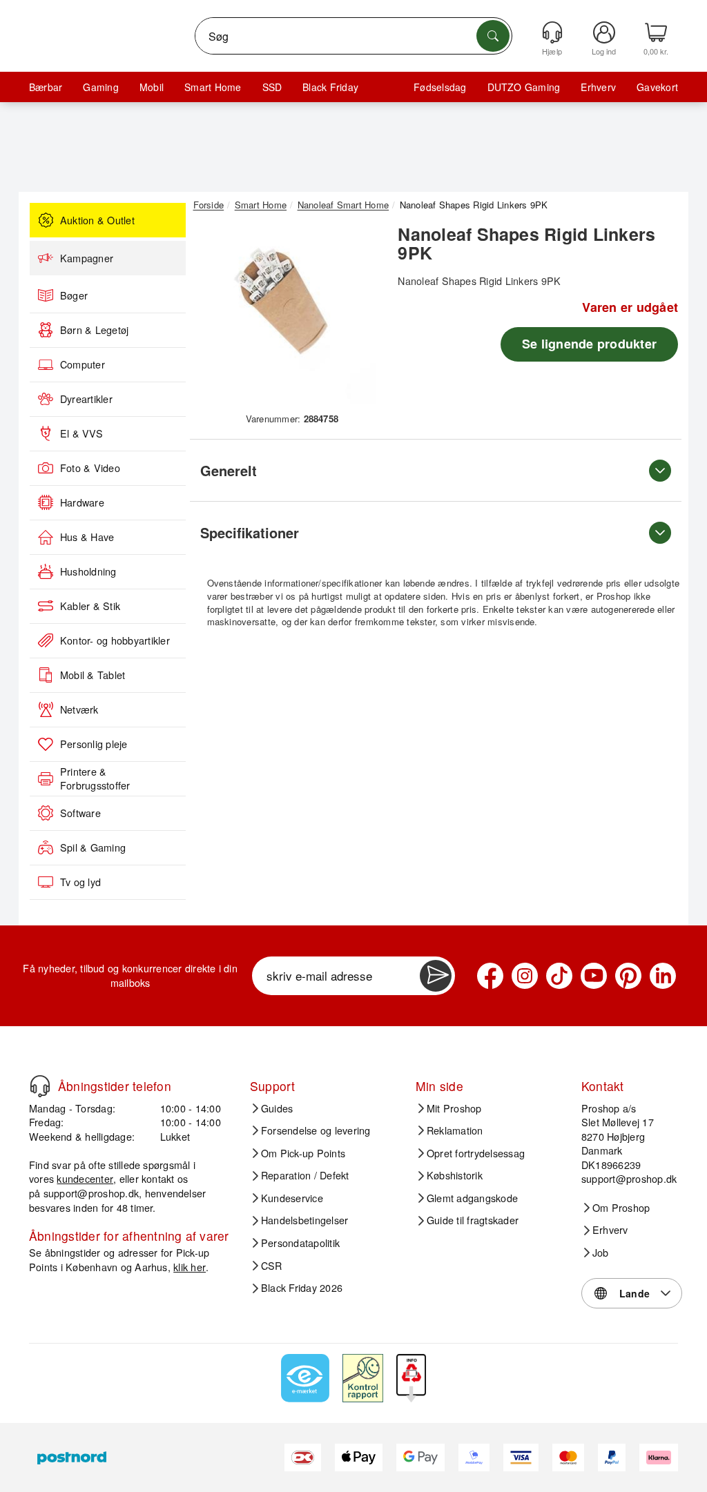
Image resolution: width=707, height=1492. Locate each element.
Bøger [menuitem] (74, 295)
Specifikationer (249, 532)
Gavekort (657, 87)
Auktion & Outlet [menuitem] (97, 220)
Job (600, 1252)
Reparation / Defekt (305, 1175)
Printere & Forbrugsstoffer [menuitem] (95, 779)
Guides (277, 1108)
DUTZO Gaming (524, 87)
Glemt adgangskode (472, 1198)
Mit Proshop (454, 1108)
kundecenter (85, 1178)
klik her (189, 1266)
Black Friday (330, 87)
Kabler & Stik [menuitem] (90, 606)
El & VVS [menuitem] (81, 433)
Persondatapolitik (300, 1243)
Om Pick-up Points (303, 1153)
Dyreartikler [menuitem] (86, 399)
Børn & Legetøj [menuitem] (94, 330)
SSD (272, 87)
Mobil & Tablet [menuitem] (92, 675)
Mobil (151, 87)
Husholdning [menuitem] (88, 571)
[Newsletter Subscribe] (436, 976)
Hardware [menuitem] (82, 502)
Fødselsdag (440, 87)
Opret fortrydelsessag (476, 1153)
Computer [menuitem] (82, 364)
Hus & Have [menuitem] (87, 537)
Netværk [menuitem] (79, 709)
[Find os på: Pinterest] (628, 976)
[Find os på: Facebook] (490, 976)
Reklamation (455, 1130)
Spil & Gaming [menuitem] (93, 847)
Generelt (228, 470)
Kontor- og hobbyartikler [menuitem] (115, 640)
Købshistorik (455, 1175)
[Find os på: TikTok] (559, 976)
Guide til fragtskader (473, 1220)
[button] (287, 315)
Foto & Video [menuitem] (90, 468)
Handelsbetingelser (304, 1220)
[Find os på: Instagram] (524, 976)
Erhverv (598, 87)
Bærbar (45, 87)
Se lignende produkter (589, 344)
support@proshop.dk (91, 1193)
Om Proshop (621, 1208)
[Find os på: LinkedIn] (663, 976)
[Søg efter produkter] (493, 36)
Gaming (100, 87)
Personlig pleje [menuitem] (94, 744)
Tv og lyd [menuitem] (80, 882)
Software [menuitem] (80, 813)
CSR (271, 1266)
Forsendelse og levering (316, 1130)
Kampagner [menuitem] (86, 258)
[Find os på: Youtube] (594, 976)
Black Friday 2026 (301, 1288)
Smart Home (212, 87)
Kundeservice (292, 1198)
